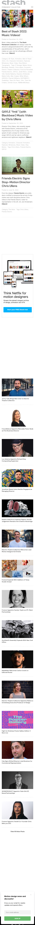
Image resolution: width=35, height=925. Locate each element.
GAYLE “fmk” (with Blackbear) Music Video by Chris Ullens (17, 115)
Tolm (22, 80)
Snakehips (5, 80)
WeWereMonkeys (23, 82)
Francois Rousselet (26, 69)
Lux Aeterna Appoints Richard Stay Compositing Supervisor (14, 460)
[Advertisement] (17, 236)
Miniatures (5, 63)
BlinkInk (11, 67)
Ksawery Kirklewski (23, 74)
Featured (27, 61)
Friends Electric (7, 72)
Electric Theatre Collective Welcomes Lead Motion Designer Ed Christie (16, 551)
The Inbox (11, 209)
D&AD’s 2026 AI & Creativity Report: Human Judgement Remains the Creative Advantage (17, 520)
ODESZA (5, 78)
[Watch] (12, 53)
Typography (6, 65)
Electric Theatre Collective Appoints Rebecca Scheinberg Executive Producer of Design (17, 702)
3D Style (11, 59)
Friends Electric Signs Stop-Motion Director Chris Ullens (16, 182)
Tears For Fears (15, 80)
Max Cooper (15, 76)
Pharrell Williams (14, 78)
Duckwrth (27, 67)
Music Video (14, 63)
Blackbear (5, 67)
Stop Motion (23, 63)
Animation (18, 59)
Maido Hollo (6, 76)
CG (7, 61)
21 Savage (18, 65)
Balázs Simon (27, 65)
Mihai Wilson (24, 76)
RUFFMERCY (25, 78)
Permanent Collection (11, 7)
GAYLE (15, 72)
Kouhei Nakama (10, 74)
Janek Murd (22, 72)
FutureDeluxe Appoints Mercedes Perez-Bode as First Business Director (17, 430)
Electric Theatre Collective (10, 69)
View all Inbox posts (17, 831)
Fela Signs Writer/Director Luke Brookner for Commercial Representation (17, 762)
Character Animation (16, 61)
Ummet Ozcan (12, 82)
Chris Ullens (19, 67)
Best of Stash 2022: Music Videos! (14, 33)
